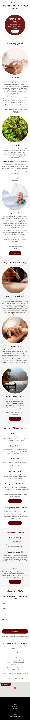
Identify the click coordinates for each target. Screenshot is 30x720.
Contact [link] (15, 708)
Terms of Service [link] (14, 637)
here (22, 678)
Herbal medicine (7, 350)
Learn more (15, 414)
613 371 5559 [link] (15, 2)
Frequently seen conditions (8, 161)
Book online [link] (15, 706)
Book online (15, 31)
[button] (4, 2)
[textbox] (15, 603)
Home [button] (15, 704)
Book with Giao (15, 253)
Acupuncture (6, 299)
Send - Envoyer (15, 631)
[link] (15, 7)
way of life (11, 156)
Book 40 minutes (15, 501)
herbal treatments (20, 154)
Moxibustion (13, 299)
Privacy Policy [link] (24, 636)
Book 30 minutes (15, 523)
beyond (13, 312)
